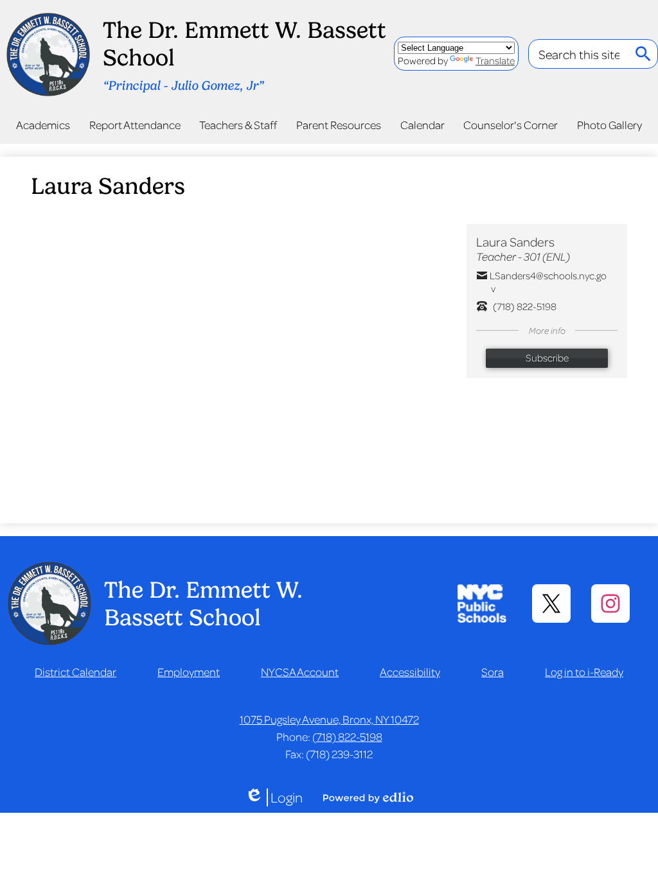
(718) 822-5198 (347, 736)
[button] (43, 124)
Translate (495, 60)
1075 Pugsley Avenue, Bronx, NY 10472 (329, 719)
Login (274, 797)
